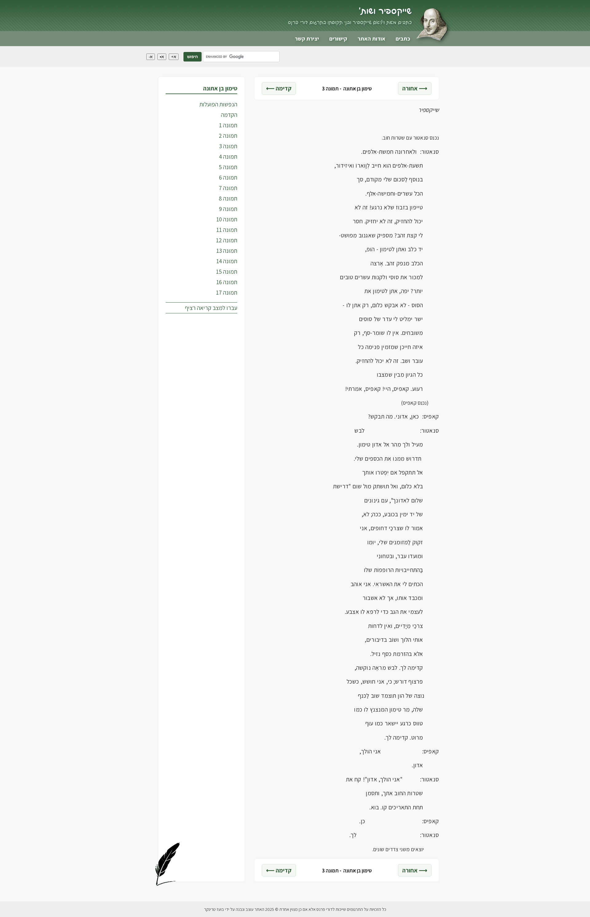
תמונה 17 (226, 292)
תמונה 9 (228, 209)
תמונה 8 (228, 198)
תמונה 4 (228, 157)
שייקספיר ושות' (385, 11)
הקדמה (229, 115)
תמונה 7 (228, 188)
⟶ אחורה (414, 88)
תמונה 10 (226, 219)
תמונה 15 (226, 272)
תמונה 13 (226, 251)
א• (162, 56)
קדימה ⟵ (279, 88)
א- (150, 56)
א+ (173, 56)
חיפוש (192, 56)
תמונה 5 (228, 167)
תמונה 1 (228, 125)
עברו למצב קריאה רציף (211, 308)
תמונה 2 (228, 136)
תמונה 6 (228, 177)
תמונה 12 (226, 240)
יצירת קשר (307, 38)
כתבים (403, 38)
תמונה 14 (226, 261)
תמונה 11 (226, 230)
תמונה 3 (228, 146)
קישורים (338, 38)
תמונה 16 (226, 282)
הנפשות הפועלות (218, 104)
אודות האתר (371, 38)
